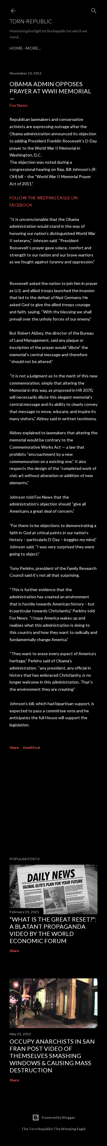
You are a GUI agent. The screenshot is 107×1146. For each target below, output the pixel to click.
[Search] (93, 9)
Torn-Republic (31, 21)
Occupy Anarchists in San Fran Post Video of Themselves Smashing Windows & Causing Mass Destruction (52, 1056)
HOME (16, 48)
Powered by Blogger (58, 1117)
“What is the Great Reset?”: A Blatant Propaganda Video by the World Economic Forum (53, 930)
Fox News (19, 105)
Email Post (31, 747)
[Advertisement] (53, 804)
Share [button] (14, 747)
